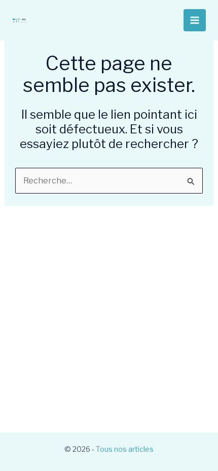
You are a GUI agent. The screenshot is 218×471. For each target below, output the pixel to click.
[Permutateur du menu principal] (195, 20)
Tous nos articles (125, 449)
